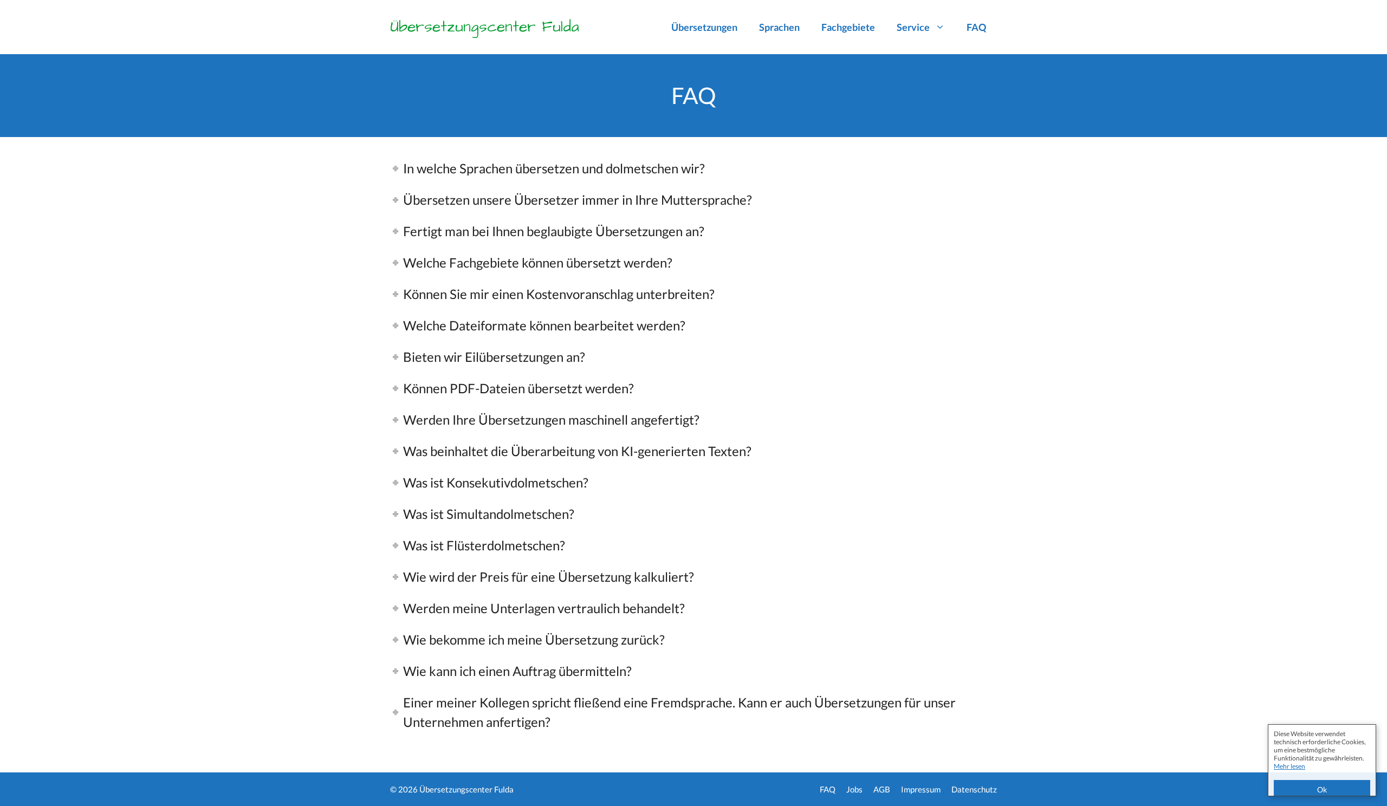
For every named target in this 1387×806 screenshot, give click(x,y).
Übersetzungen (704, 27)
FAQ (976, 27)
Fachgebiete (848, 27)
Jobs (854, 789)
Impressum (921, 789)
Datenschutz (974, 789)
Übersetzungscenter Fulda (484, 26)
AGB (881, 789)
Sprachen (779, 27)
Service (913, 27)
